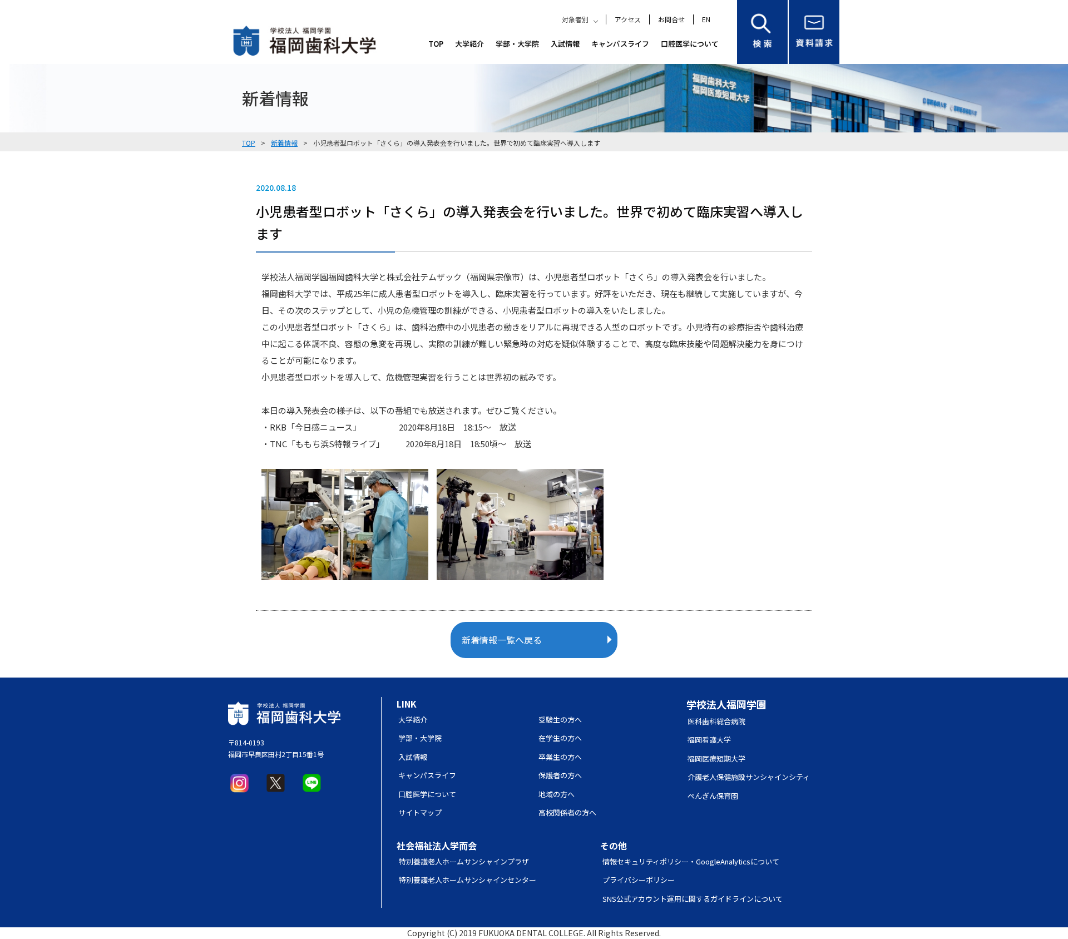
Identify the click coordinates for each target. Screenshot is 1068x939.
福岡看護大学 (709, 739)
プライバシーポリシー (638, 879)
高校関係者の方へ (567, 812)
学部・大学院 (517, 43)
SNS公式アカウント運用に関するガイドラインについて (692, 898)
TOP (435, 43)
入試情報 (565, 43)
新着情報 (284, 142)
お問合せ (671, 19)
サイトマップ (420, 812)
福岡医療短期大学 (716, 758)
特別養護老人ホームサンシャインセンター (467, 879)
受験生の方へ (560, 719)
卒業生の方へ (560, 757)
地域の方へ (556, 794)
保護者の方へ (560, 775)
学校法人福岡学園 (726, 704)
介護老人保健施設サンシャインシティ (749, 777)
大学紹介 (469, 43)
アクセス (628, 19)
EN (706, 19)
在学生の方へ (560, 738)
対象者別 (575, 19)
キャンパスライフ (620, 43)
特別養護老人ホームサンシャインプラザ (464, 861)
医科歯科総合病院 (716, 721)
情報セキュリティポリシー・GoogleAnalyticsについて (690, 861)
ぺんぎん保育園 (713, 795)
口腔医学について (690, 43)
